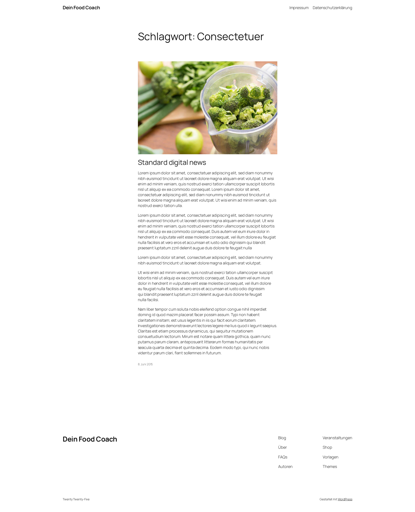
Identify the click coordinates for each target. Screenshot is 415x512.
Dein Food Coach (81, 7)
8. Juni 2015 (145, 364)
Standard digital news (172, 162)
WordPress (345, 499)
